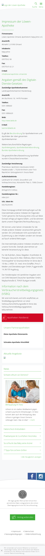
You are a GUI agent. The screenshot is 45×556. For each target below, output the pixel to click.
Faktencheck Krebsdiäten (14, 429)
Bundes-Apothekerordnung (13, 150)
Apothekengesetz (9, 147)
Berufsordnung (16, 133)
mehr (33, 420)
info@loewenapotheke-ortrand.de (14, 74)
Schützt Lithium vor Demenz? (16, 375)
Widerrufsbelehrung (33, 534)
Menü (41, 7)
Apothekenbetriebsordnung (28, 147)
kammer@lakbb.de (9, 128)
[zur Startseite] (13, 5)
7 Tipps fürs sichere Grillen (15, 450)
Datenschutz (29, 531)
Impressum (16, 531)
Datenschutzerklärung (17, 553)
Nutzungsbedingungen (13, 534)
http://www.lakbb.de (9, 120)
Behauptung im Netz (14, 404)
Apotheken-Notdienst (17, 317)
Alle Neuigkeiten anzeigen (31, 457)
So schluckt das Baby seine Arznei (18, 443)
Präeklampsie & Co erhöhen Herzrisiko (20, 436)
